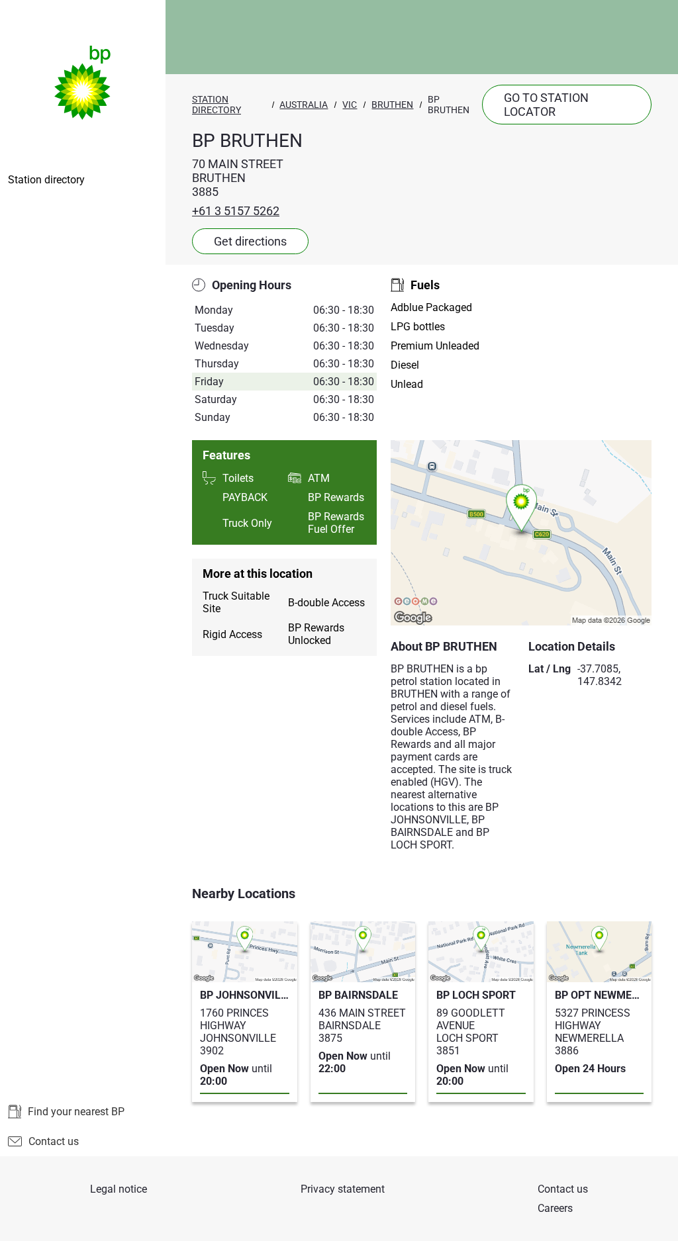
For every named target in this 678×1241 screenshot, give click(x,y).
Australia (303, 104)
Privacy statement (343, 1189)
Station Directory (216, 104)
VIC (349, 104)
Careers (555, 1208)
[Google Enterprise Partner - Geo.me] (415, 602)
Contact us (53, 1141)
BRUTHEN (392, 104)
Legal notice (118, 1189)
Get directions (250, 241)
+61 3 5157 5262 (235, 211)
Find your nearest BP (76, 1111)
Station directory (46, 179)
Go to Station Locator (546, 104)
